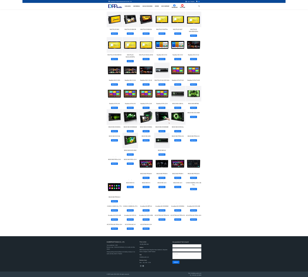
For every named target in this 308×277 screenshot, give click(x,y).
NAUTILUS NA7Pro (162, 29)
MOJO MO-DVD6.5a (178, 127)
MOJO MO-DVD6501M (130, 127)
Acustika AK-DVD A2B (114, 215)
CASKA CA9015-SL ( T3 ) (114, 206)
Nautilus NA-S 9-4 (178, 55)
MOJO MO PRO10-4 (114, 197)
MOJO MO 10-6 (162, 182)
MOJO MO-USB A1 (177, 103)
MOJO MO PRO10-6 (193, 173)
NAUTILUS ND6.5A (146, 29)
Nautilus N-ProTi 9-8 (178, 80)
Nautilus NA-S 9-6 (162, 55)
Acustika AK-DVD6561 (177, 206)
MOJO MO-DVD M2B (194, 112)
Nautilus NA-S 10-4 (130, 80)
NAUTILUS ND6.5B (130, 29)
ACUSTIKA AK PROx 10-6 (193, 215)
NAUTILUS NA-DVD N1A (162, 80)
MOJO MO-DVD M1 (114, 136)
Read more (114, 33)
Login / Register (191, 1)
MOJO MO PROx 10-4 (130, 159)
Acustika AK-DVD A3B (193, 206)
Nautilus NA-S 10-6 (114, 80)
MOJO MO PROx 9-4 (193, 136)
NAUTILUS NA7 (177, 29)
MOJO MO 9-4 (146, 182)
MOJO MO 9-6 (130, 182)
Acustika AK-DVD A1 (130, 215)
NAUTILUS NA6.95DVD (114, 55)
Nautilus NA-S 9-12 (193, 55)
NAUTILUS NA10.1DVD (146, 55)
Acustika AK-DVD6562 (161, 206)
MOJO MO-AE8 (146, 136)
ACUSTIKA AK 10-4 (146, 224)
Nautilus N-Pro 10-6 (162, 103)
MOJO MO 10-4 (177, 182)
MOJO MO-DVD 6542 (130, 150)
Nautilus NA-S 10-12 (146, 80)
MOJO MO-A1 (162, 150)
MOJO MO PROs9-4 (146, 173)
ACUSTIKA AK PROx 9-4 (178, 215)
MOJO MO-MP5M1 (193, 103)
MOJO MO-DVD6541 (114, 127)
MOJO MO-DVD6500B (161, 127)
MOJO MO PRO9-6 (161, 173)
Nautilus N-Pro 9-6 (130, 103)
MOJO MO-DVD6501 (146, 127)
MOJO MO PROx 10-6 (114, 159)
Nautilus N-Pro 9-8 (114, 103)
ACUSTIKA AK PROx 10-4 (114, 224)
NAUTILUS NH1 (114, 29)
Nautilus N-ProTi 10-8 (193, 80)
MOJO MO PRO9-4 (177, 173)
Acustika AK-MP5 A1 (146, 206)
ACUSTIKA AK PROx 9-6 (162, 215)
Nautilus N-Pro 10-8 (146, 103)
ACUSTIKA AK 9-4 (130, 224)
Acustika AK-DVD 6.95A (146, 215)
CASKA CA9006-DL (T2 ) (130, 206)
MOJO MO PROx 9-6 (178, 136)
